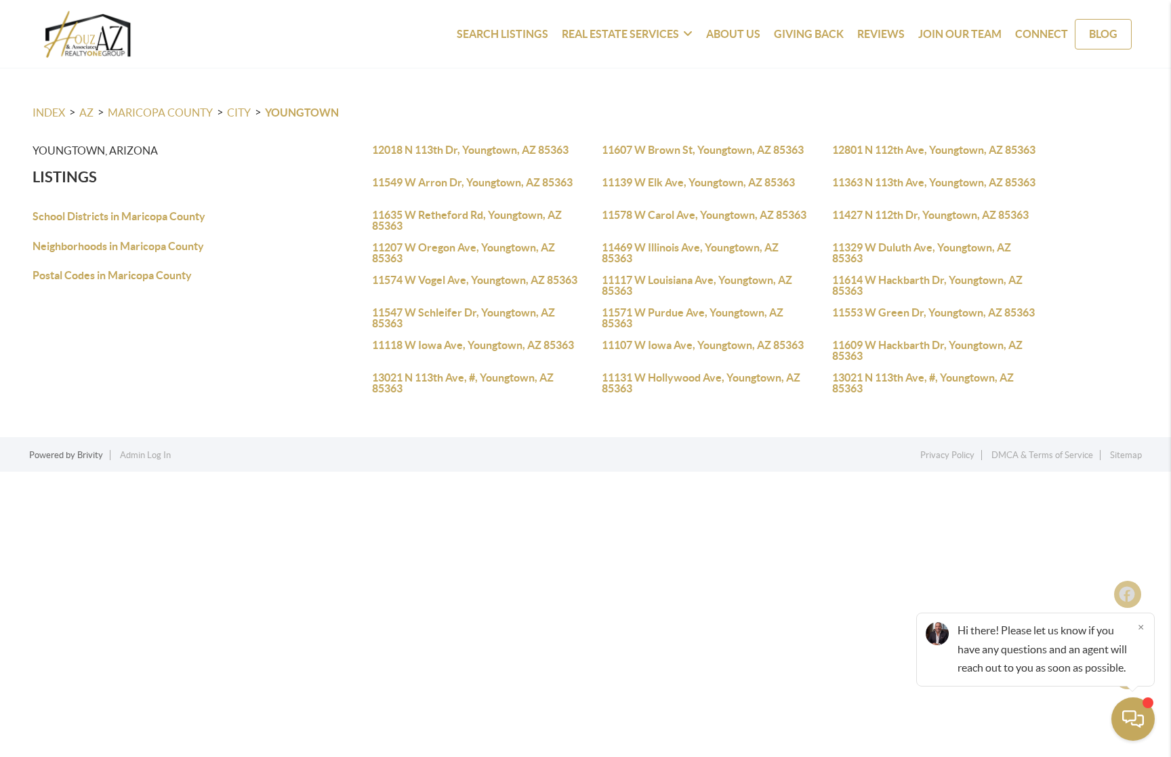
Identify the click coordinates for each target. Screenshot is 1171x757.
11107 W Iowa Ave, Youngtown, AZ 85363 (703, 345)
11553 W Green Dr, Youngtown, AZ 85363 (933, 312)
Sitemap (1126, 455)
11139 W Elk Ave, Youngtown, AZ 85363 (698, 182)
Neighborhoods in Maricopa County (118, 246)
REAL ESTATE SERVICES (620, 34)
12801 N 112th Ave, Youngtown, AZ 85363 (933, 149)
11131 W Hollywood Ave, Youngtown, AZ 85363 (701, 383)
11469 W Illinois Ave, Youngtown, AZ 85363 (690, 253)
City (239, 112)
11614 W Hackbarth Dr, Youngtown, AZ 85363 (927, 285)
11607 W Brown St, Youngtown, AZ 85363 (703, 149)
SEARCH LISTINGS (502, 34)
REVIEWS (881, 34)
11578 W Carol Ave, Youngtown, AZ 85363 (704, 214)
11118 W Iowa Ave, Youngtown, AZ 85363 (473, 345)
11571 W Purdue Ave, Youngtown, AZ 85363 (692, 318)
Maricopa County (160, 112)
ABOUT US (733, 34)
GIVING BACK (809, 34)
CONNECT (1041, 34)
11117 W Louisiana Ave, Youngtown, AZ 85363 (697, 285)
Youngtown (302, 112)
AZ (86, 112)
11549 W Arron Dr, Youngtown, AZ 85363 (472, 182)
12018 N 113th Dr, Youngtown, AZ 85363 (470, 149)
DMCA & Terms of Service (1042, 455)
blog (1103, 34)
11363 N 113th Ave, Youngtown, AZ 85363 (933, 182)
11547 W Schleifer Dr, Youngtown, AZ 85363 (463, 318)
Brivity (90, 455)
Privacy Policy (947, 455)
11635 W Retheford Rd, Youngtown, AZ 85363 (467, 220)
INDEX (49, 112)
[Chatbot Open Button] (1133, 719)
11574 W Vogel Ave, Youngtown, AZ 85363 (474, 279)
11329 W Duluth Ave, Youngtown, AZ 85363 (921, 253)
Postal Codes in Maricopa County (112, 275)
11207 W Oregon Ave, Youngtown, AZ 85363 (463, 253)
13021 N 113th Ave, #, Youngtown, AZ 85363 (463, 383)
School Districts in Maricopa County (119, 216)
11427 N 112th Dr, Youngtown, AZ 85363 (930, 214)
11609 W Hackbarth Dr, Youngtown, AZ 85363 (927, 350)
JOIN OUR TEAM (960, 34)
